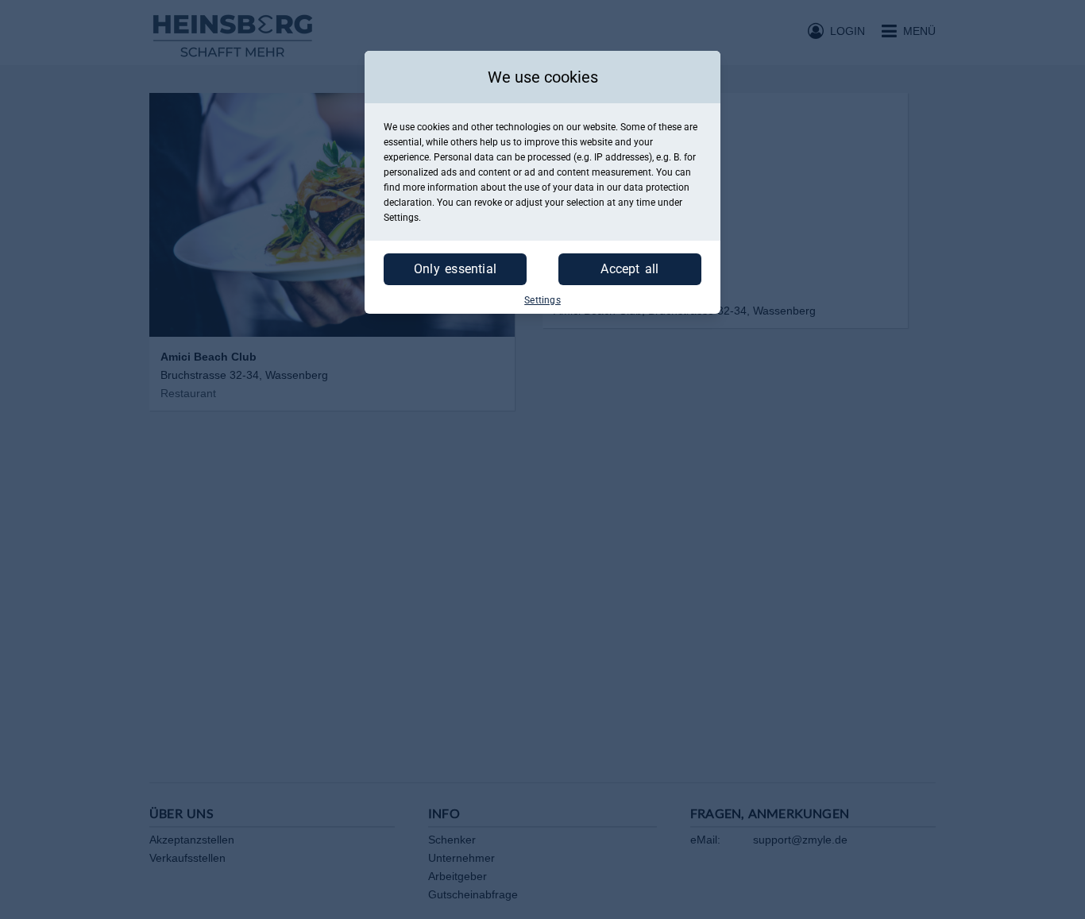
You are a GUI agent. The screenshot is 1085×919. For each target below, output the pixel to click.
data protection (656, 187)
